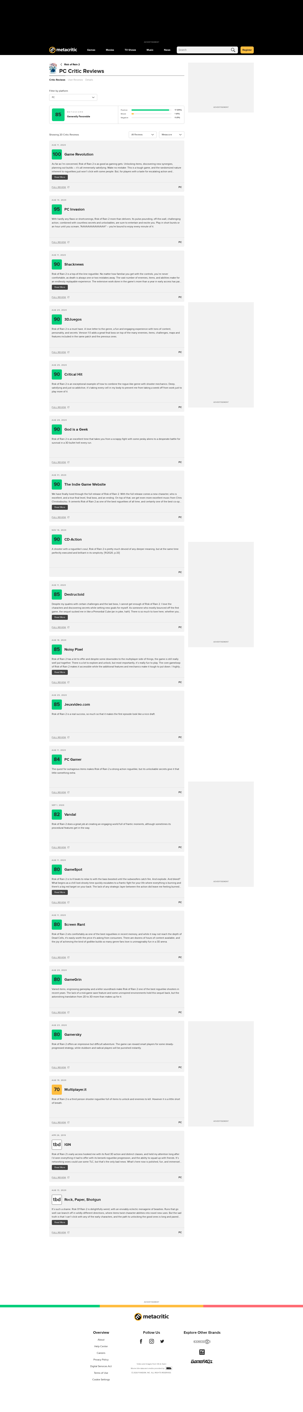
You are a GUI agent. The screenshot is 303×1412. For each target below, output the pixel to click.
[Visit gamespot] (202, 1343)
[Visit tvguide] (202, 1354)
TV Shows (130, 50)
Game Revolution (73, 154)
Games (91, 50)
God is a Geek (71, 429)
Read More (59, 177)
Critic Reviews (57, 79)
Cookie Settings (101, 1379)
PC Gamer (68, 759)
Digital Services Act (101, 1366)
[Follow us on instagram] (151, 1342)
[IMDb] (168, 1368)
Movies (110, 50)
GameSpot (68, 869)
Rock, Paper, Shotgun (77, 1200)
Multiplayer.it (70, 1090)
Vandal (65, 814)
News (167, 50)
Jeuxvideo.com (72, 704)
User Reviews (75, 79)
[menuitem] (91, 50)
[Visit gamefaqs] (202, 1362)
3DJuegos (68, 319)
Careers (101, 1353)
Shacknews (69, 264)
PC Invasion (69, 209)
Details (89, 79)
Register (247, 50)
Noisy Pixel (68, 649)
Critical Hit (68, 374)
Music (150, 50)
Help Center (101, 1346)
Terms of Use (101, 1373)
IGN (62, 1145)
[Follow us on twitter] (162, 1342)
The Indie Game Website (80, 484)
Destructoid (69, 594)
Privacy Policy (101, 1359)
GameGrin (68, 979)
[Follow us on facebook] (141, 1342)
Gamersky (68, 1034)
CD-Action (68, 539)
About (101, 1339)
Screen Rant (69, 924)
